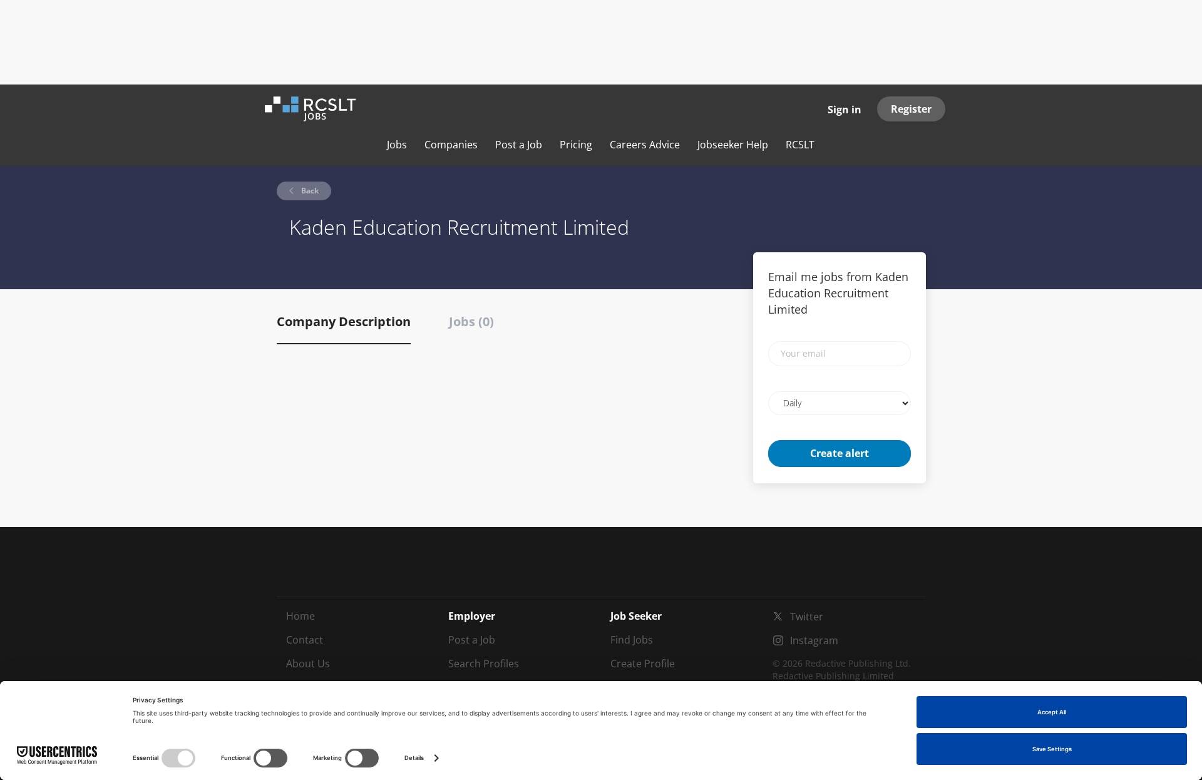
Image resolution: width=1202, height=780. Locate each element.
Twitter (806, 616)
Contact (304, 640)
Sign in (844, 109)
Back (309, 190)
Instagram (814, 640)
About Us (308, 663)
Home (300, 616)
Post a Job (471, 640)
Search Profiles (483, 663)
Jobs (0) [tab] (471, 321)
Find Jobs (631, 640)
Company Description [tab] (344, 321)
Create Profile (642, 663)
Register (911, 109)
